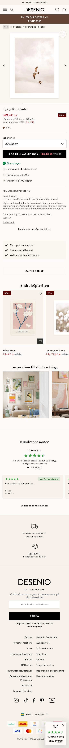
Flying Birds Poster (35, 26)
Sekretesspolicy (34, 626)
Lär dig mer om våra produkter (34, 229)
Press (30, 648)
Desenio (43, 739)
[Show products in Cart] (64, 10)
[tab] (11, 102)
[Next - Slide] (65, 65)
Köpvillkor (41, 654)
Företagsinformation (22, 654)
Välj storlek (9, 137)
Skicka (34, 616)
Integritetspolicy (45, 665)
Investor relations (23, 643)
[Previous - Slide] (3, 65)
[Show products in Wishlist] (57, 10)
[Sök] (11, 10)
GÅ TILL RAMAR (34, 271)
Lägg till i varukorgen (34, 154)
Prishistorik (8, 222)
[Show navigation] (4, 10)
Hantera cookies (45, 676)
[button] (55, 733)
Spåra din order (44, 648)
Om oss (29, 637)
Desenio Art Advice (46, 637)
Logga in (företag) (23, 691)
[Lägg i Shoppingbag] (40, 341)
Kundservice (43, 643)
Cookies (40, 659)
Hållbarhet (27, 665)
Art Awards (27, 685)
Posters (17, 26)
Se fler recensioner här (34, 505)
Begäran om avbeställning (50, 670)
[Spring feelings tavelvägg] (26, 394)
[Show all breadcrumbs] (6, 27)
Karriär (29, 659)
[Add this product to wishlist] (62, 34)
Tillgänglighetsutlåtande (19, 670)
